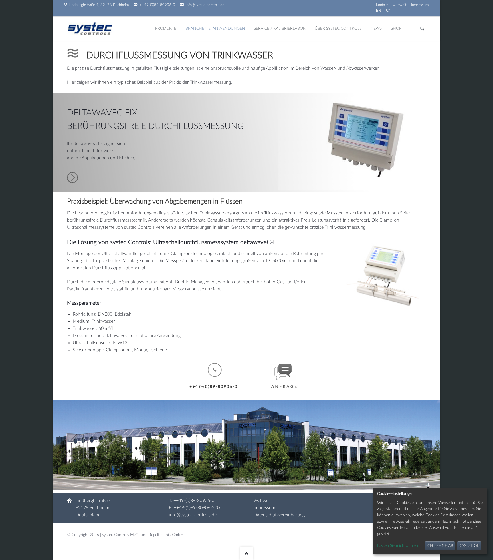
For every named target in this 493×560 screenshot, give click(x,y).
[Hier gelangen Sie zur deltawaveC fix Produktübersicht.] (72, 181)
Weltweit (262, 500)
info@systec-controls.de (193, 515)
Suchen (422, 29)
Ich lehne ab (439, 546)
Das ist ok (469, 546)
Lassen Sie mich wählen (397, 546)
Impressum (264, 507)
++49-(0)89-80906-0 (193, 500)
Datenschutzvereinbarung (279, 515)
